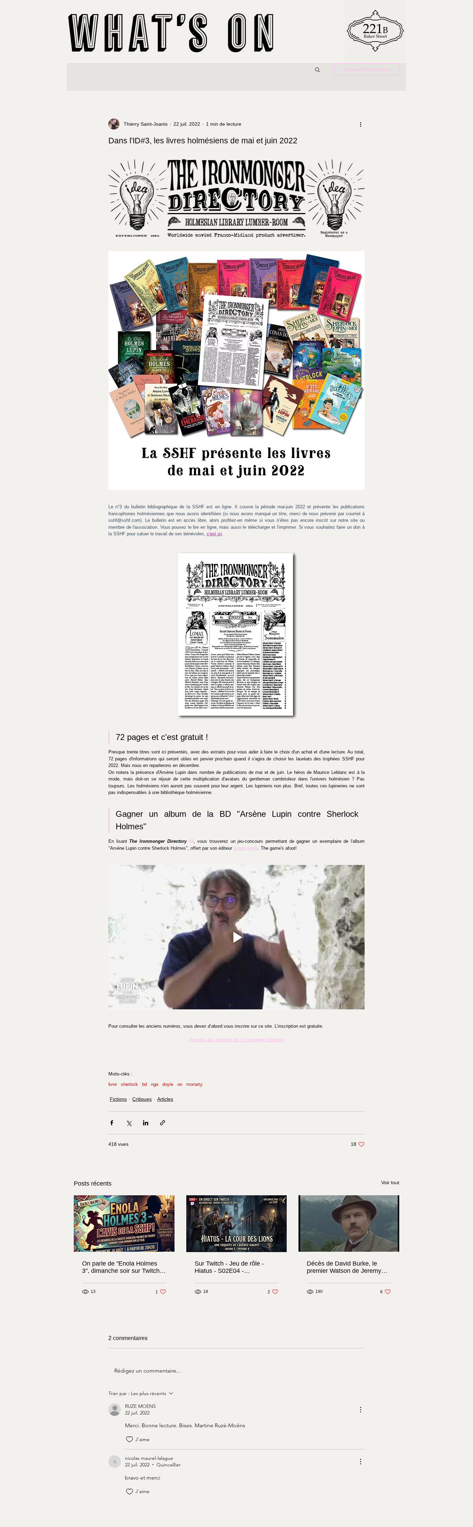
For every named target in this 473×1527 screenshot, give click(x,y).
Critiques (142, 1099)
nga (154, 1084)
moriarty (194, 1084)
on (179, 1084)
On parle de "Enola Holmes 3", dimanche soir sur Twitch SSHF (121, 1267)
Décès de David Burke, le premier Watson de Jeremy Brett (344, 1267)
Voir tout (390, 1182)
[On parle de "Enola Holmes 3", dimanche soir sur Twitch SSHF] (124, 1223)
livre (112, 1084)
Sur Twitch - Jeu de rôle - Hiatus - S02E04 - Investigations (229, 1267)
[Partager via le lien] (162, 1122)
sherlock (129, 1084)
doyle (167, 1084)
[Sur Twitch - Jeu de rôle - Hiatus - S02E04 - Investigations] (236, 1223)
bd (144, 1084)
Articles (165, 1099)
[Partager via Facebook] (111, 1122)
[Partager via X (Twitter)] (128, 1122)
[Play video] (236, 937)
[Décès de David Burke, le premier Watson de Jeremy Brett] (348, 1223)
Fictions (118, 1099)
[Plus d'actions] (360, 124)
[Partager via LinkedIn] (145, 1122)
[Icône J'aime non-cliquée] (129, 1439)
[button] (317, 69)
